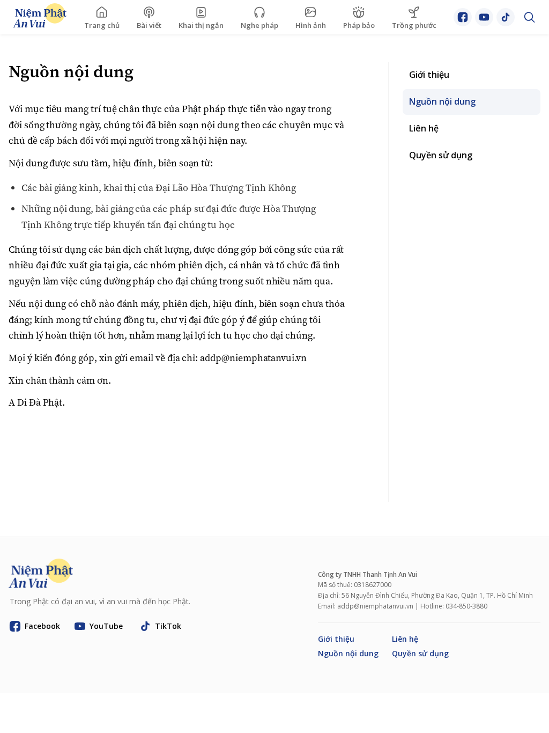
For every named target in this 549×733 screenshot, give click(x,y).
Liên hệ (405, 639)
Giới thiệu (336, 639)
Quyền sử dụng (420, 653)
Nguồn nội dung (348, 653)
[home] (39, 17)
